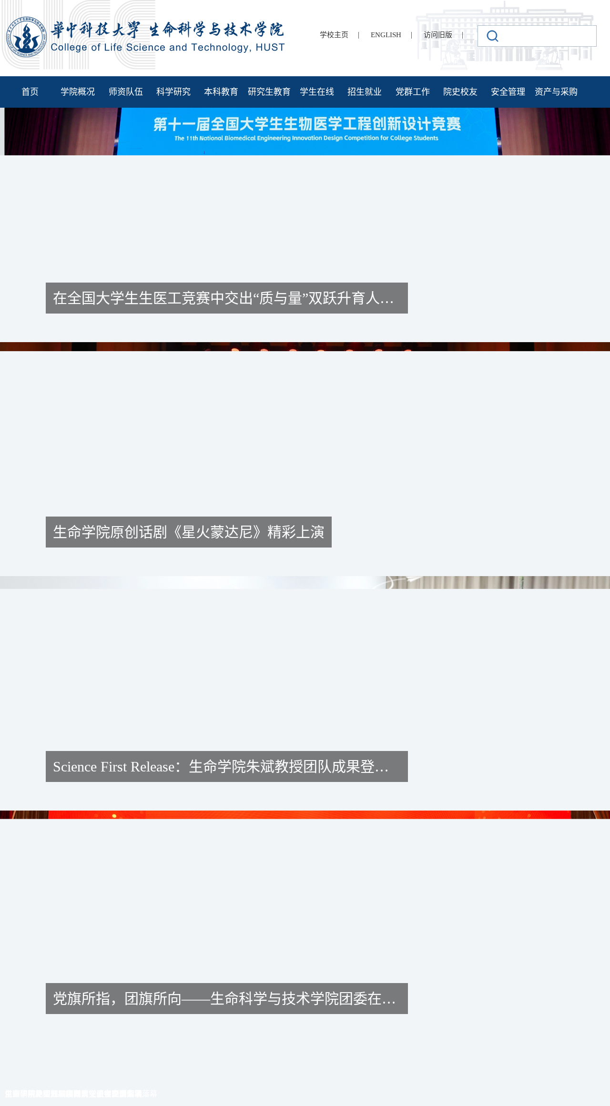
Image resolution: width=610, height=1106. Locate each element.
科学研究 (173, 92)
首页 (30, 92)
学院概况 (78, 92)
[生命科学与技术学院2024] (146, 21)
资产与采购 (556, 92)
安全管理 (508, 92)
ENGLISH (386, 35)
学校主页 (334, 35)
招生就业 (364, 92)
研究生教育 (269, 92)
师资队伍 (126, 92)
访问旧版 (438, 35)
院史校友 (460, 92)
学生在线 (317, 92)
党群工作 (413, 92)
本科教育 (221, 92)
